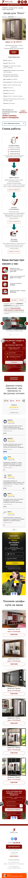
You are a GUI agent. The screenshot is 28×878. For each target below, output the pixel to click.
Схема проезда (14, 856)
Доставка (14, 300)
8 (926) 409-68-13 (15, 154)
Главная (4, 8)
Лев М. (9, 456)
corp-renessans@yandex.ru (14, 849)
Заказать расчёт (14, 52)
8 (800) (14, 843)
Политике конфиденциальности (14, 567)
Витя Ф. (9, 511)
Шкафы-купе (13, 8)
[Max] (15, 594)
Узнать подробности (23, 112)
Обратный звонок (14, 846)
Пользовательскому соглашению (14, 568)
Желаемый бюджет (15, 356)
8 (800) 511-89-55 (15, 149)
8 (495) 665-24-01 (15, 151)
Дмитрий (10, 438)
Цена (5, 300)
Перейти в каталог (14, 251)
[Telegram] (13, 594)
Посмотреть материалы (14, 378)
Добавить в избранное (14, 859)
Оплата (21, 300)
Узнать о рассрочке (14, 221)
